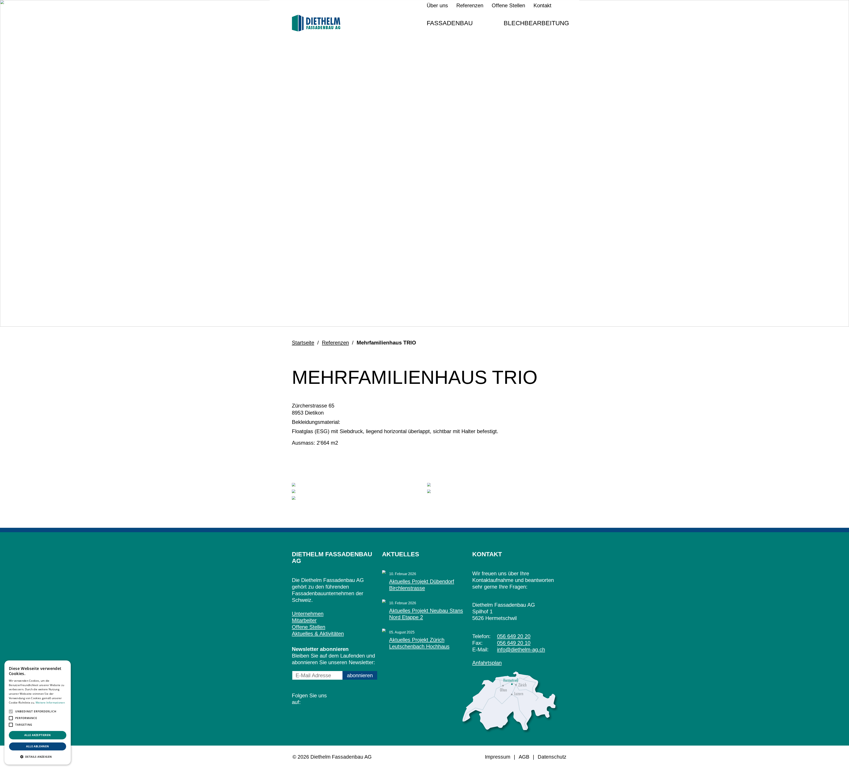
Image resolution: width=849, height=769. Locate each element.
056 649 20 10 (513, 643)
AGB (524, 757)
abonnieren (360, 675)
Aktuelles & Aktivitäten (318, 634)
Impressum (497, 757)
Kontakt (542, 5)
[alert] (37, 712)
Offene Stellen (508, 5)
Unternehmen (307, 614)
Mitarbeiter (304, 620)
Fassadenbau (450, 23)
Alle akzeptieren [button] (37, 735)
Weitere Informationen (50, 702)
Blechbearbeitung (536, 23)
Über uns (437, 5)
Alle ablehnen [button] (37, 746)
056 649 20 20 (513, 636)
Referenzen (469, 5)
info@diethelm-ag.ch (521, 649)
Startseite (303, 343)
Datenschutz (552, 757)
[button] (10, 711)
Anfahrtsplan (487, 663)
